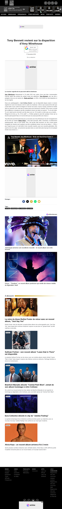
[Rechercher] (52, 3)
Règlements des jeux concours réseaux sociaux (53, 476)
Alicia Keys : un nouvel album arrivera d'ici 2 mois (26, 445)
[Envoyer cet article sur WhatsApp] (35, 202)
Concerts (16, 472)
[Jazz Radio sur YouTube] (33, 500)
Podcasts (49, 14)
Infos (42, 14)
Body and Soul (28, 98)
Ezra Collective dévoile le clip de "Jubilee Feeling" (26, 416)
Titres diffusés (33, 14)
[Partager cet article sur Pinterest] (31, 202)
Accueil (3, 14)
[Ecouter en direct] (49, 3)
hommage (7, 208)
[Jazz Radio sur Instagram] (37, 500)
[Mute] (24, 9)
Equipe (7, 472)
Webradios (12, 14)
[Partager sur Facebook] (23, 202)
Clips (15, 471)
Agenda (57, 14)
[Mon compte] (55, 3)
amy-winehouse (22, 208)
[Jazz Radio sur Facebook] (24, 500)
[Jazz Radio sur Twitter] (28, 500)
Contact (7, 471)
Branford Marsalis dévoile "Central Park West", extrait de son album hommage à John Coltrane (29, 386)
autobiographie (14, 208)
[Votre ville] (45, 3)
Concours (35, 471)
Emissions (8, 474)
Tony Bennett (44, 96)
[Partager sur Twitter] (27, 202)
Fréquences (22, 14)
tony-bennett (30, 208)
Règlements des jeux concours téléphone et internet (53, 492)
